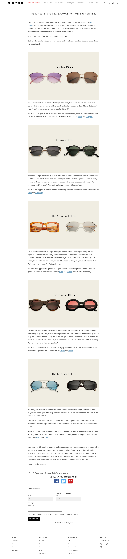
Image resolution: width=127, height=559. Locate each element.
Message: (31, 503)
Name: (30, 496)
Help (69, 540)
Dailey (62, 351)
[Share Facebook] (56, 481)
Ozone (46, 438)
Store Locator (93, 3)
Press (40, 547)
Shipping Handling (73, 544)
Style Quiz (70, 3)
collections (15, 547)
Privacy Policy (71, 553)
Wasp (38, 438)
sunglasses (15, 544)
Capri (61, 272)
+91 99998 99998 (104, 540)
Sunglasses (59, 3)
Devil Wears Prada (34, 3)
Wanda (69, 272)
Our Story (41, 540)
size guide (14, 550)
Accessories (81, 3)
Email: (58, 496)
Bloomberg (39, 193)
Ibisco (70, 351)
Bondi (80, 117)
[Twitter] (63, 481)
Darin (30, 193)
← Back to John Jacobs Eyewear (63, 523)
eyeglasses (15, 540)
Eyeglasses (48, 3)
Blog (40, 550)
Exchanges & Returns (73, 547)
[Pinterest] (70, 481)
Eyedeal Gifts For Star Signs (56, 473)
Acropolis (89, 117)
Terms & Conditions (73, 550)
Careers (41, 544)
